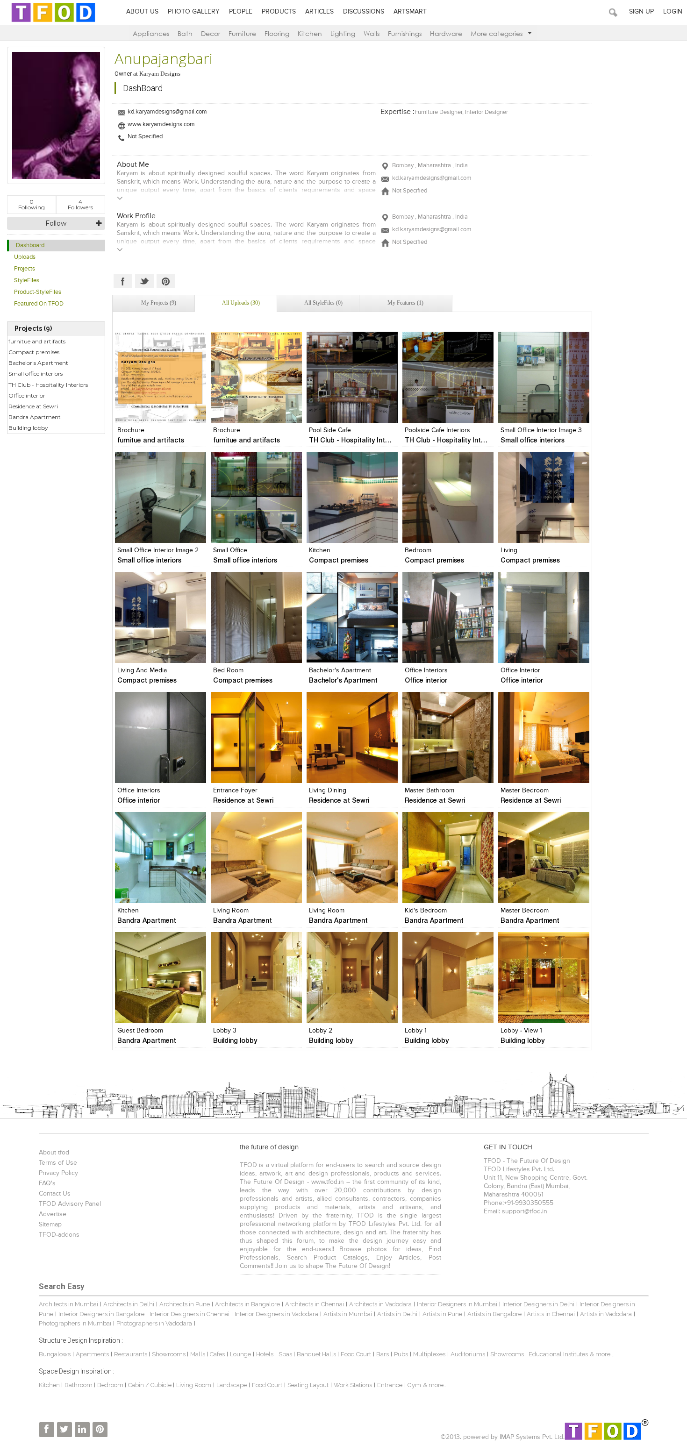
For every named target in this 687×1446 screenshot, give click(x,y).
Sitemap (50, 1224)
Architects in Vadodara (380, 1304)
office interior (520, 670)
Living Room (326, 910)
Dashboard (30, 245)
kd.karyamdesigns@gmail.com (167, 112)
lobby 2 (320, 1030)
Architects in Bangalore (247, 1304)
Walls (371, 33)
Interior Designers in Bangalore (101, 1314)
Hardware (446, 33)
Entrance (389, 1385)
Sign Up (641, 11)
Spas (286, 1354)
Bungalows (55, 1354)
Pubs (401, 1354)
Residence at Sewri (33, 406)
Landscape (231, 1385)
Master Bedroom (525, 790)
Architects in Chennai (314, 1304)
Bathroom (79, 1385)
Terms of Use (58, 1163)
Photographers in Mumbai (75, 1323)
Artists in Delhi (397, 1314)
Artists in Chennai (551, 1314)
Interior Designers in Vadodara (276, 1314)
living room (231, 910)
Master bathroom (429, 790)
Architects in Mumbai (68, 1304)
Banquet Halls (317, 1354)
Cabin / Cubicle (150, 1385)
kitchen (319, 550)
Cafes (217, 1354)
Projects (24, 269)
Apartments (92, 1354)
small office (230, 550)
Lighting (342, 33)
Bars (382, 1354)
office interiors (426, 670)
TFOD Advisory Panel (70, 1204)
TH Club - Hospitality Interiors (48, 384)
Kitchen (310, 33)
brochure (130, 430)
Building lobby (28, 427)
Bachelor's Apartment (38, 362)
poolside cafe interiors (437, 430)
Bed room (228, 670)
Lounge (240, 1354)
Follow (55, 223)
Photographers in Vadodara (154, 1323)
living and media (142, 670)
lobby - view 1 (521, 1030)
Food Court (356, 1354)
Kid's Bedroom (426, 910)
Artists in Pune (442, 1314)
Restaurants (131, 1354)
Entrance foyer (235, 790)
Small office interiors (35, 373)
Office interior (26, 395)
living (509, 550)
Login (672, 11)
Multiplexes (429, 1354)
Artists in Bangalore (494, 1314)
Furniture (242, 33)
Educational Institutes (558, 1354)
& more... (602, 1354)
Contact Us (55, 1193)
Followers (80, 204)
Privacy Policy (58, 1173)
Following (31, 204)
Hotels (264, 1354)
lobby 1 (416, 1030)
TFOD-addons (59, 1235)
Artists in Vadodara (606, 1314)
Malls (198, 1354)
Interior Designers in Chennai (189, 1314)
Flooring (277, 33)
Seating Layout (308, 1385)
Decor (210, 33)
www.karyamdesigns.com (161, 124)
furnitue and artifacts (36, 341)
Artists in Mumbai (347, 1314)
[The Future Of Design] (53, 22)
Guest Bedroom (140, 1030)
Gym (414, 1385)
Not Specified (145, 137)
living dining (327, 790)
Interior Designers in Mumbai (457, 1304)
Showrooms (169, 1354)
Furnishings (405, 33)
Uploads (25, 257)
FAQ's (47, 1183)
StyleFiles (26, 281)
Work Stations (353, 1385)
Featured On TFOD (39, 304)
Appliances (151, 33)
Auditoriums (468, 1354)
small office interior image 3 (541, 430)
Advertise (52, 1214)
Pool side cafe (330, 430)
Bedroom (418, 550)
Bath (185, 33)
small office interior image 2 (158, 550)
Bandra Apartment (34, 416)
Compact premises (33, 352)
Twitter (144, 281)
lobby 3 (224, 1030)
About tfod (54, 1152)
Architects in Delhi (128, 1304)
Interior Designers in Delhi (538, 1304)
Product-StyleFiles (37, 292)
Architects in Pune (184, 1304)
